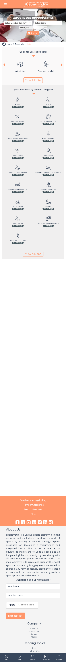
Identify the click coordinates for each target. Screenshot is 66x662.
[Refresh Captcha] (19, 605)
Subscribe (17, 615)
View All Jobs (33, 80)
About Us (34, 628)
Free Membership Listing (33, 500)
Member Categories (33, 504)
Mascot (34, 637)
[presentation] (4, 65)
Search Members (33, 509)
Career (34, 634)
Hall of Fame (34, 651)
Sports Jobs (19, 44)
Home (9, 44)
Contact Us (34, 631)
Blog (33, 514)
